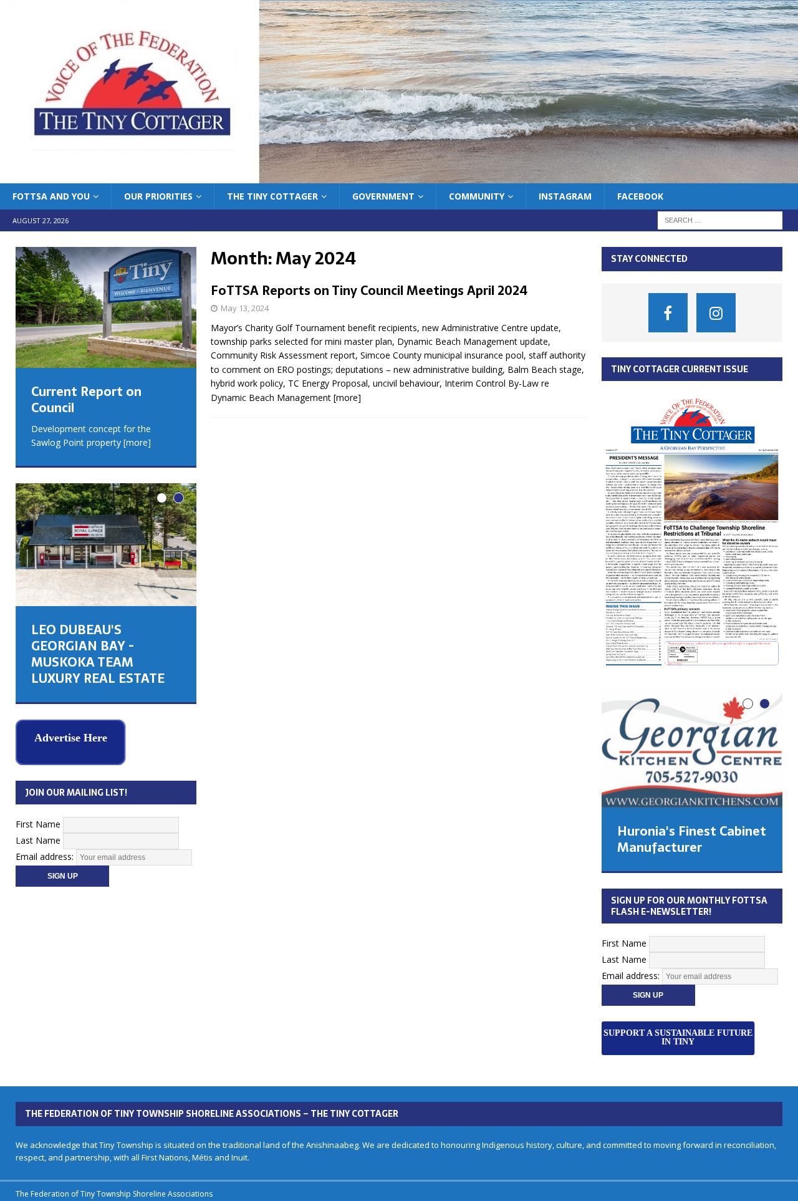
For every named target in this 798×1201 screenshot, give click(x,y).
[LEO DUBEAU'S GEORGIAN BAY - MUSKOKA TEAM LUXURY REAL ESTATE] (106, 544)
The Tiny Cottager (272, 196)
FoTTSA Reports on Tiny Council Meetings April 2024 (369, 291)
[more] (347, 397)
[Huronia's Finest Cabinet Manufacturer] (692, 748)
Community (476, 196)
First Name (38, 824)
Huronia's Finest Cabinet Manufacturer (691, 839)
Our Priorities (158, 196)
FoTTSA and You (51, 196)
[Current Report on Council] (106, 307)
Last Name (38, 840)
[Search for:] (720, 220)
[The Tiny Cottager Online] (399, 176)
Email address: (46, 856)
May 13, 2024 (245, 308)
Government (383, 196)
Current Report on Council (86, 400)
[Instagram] (716, 312)
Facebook (640, 196)
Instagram (565, 196)
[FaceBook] (668, 312)
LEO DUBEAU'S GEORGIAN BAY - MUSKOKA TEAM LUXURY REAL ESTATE (98, 654)
